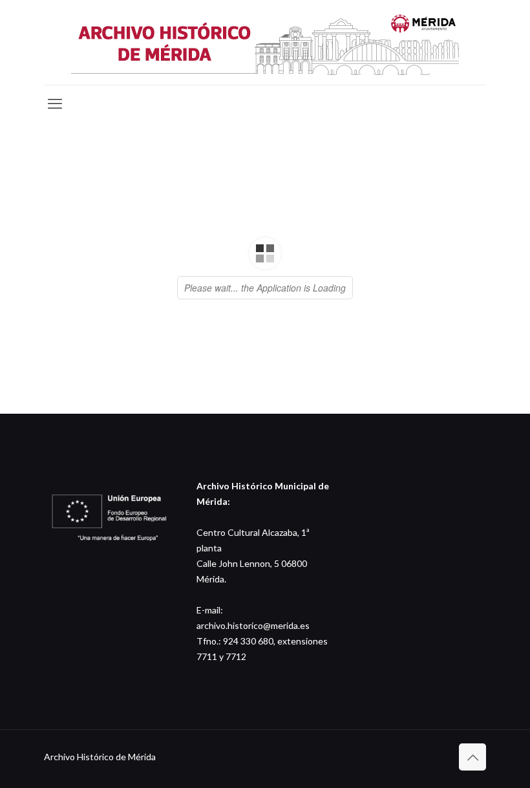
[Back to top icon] (472, 757)
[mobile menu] (55, 103)
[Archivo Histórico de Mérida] (265, 42)
